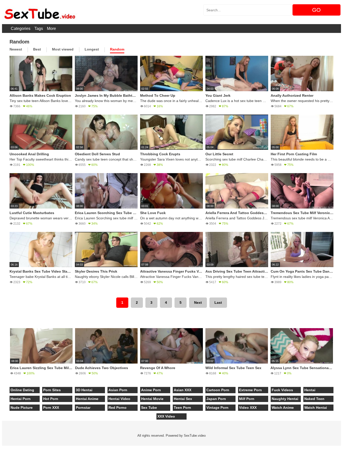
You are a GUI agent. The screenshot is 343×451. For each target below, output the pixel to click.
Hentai (309, 390)
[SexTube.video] (39, 12)
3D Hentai (84, 390)
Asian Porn (117, 390)
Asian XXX (182, 390)
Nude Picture (22, 408)
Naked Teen (314, 399)
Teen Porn (182, 408)
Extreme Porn (250, 390)
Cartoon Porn (217, 390)
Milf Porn (246, 399)
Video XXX (248, 408)
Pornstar (83, 408)
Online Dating (22, 390)
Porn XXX (51, 408)
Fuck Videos (282, 390)
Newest (16, 49)
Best (37, 49)
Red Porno (117, 408)
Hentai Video (119, 399)
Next (198, 302)
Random (117, 49)
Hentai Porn (21, 399)
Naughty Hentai (285, 399)
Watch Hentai (315, 408)
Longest (92, 49)
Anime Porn (151, 390)
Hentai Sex (183, 399)
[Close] (0, 448)
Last (218, 302)
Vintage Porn (217, 408)
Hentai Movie (152, 399)
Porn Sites (52, 390)
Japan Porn (216, 399)
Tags (38, 28)
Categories (20, 28)
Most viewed (63, 49)
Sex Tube (149, 408)
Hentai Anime (87, 399)
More (51, 28)
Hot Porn (50, 399)
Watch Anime (283, 408)
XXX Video (166, 416)
